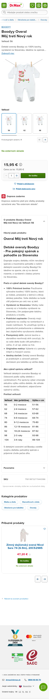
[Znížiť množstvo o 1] (6, 175)
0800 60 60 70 (34, 680)
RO (26, 692)
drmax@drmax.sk (13, 680)
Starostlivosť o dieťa (30, 502)
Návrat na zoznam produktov (16, 599)
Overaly (33, 508)
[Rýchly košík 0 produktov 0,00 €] (44, 5)
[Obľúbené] (32, 5)
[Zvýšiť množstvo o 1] (16, 175)
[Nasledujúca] (45, 139)
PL (23, 692)
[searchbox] (24, 12)
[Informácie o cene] (20, 165)
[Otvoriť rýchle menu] (4, 5)
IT (30, 692)
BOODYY (6, 27)
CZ (20, 692)
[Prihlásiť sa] (38, 5)
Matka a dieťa (10, 502)
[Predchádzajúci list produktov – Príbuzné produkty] (38, 579)
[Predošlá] (39, 139)
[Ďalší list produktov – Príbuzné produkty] (44, 579)
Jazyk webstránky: (9, 686)
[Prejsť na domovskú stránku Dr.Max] (16, 5)
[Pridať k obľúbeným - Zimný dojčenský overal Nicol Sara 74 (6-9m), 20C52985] (44, 528)
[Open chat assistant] (43, 687)
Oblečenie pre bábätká (13, 508)
